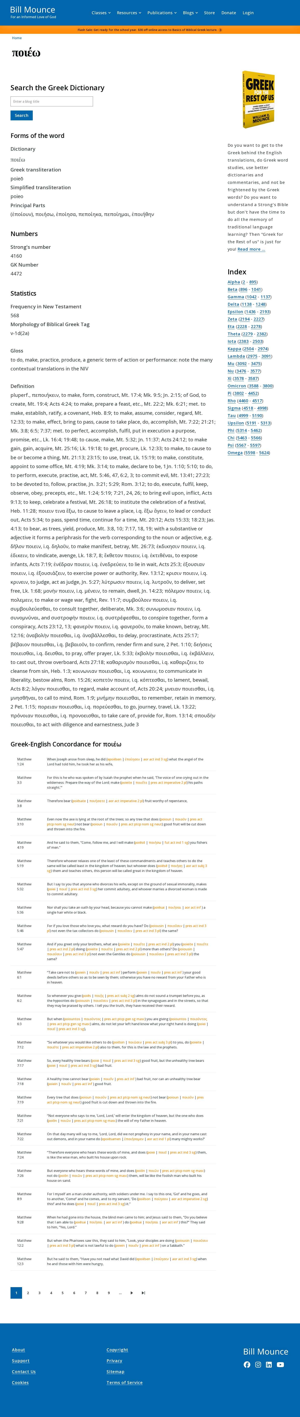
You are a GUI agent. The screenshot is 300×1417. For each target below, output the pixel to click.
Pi (230, 393)
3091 (266, 356)
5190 (257, 415)
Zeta (232, 319)
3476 (241, 371)
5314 (242, 430)
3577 (255, 371)
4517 (257, 400)
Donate (228, 12)
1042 (251, 297)
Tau (232, 415)
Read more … (251, 249)
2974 (262, 348)
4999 (243, 415)
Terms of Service (125, 1383)
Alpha (234, 282)
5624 (264, 452)
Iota (232, 341)
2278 (256, 326)
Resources (127, 12)
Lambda (236, 356)
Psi (231, 445)
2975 (252, 356)
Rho (232, 400)
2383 (244, 341)
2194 (245, 319)
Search (21, 115)
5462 (255, 430)
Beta (233, 289)
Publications (160, 12)
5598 (250, 452)
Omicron (237, 386)
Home (17, 38)
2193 (264, 311)
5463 (242, 438)
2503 (257, 341)
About (18, 1350)
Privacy (114, 1361)
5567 (241, 445)
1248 (260, 304)
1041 (256, 289)
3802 (239, 393)
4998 (262, 408)
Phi (231, 430)
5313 (265, 423)
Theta (234, 334)
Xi (230, 378)
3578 (239, 378)
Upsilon (236, 423)
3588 (254, 386)
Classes (99, 12)
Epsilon (236, 311)
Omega (235, 452)
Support (21, 1361)
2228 (242, 326)
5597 (255, 445)
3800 (267, 386)
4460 (243, 400)
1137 (265, 297)
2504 (249, 348)
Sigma (234, 408)
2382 (261, 334)
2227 (258, 319)
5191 (251, 423)
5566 (256, 438)
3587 (253, 378)
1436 (251, 311)
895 (252, 282)
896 (243, 289)
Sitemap (116, 1372)
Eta (231, 326)
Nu (231, 371)
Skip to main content (10, 7)
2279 (248, 334)
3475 (256, 363)
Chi (231, 438)
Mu (231, 363)
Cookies (20, 1383)
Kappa (234, 348)
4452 (253, 393)
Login (248, 12)
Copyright (117, 1350)
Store (209, 12)
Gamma (236, 297)
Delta (233, 304)
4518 (248, 408)
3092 (242, 363)
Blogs (188, 12)
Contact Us (24, 1372)
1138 (247, 304)
